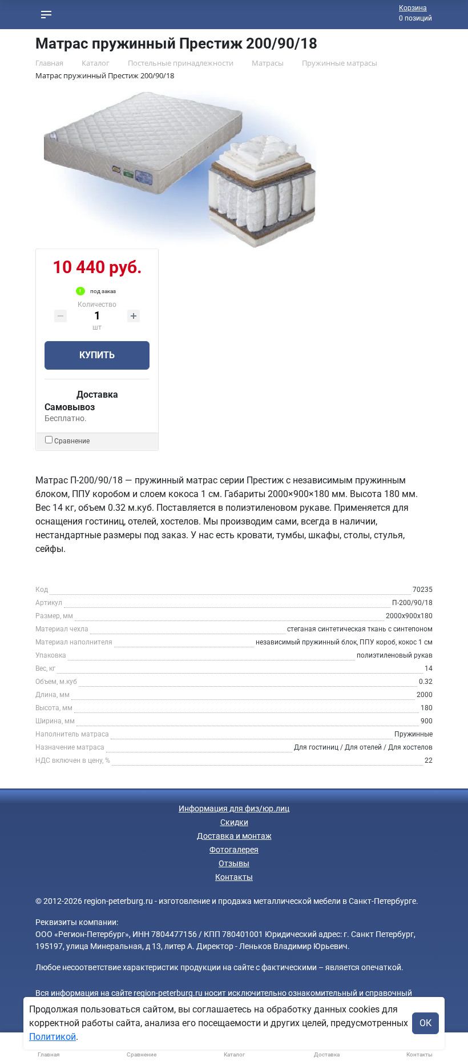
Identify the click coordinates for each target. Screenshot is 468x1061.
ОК (425, 1023)
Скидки (234, 822)
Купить (97, 355)
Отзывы (234, 863)
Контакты (234, 877)
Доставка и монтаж (234, 835)
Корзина (413, 8)
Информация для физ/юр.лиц (234, 808)
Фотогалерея (234, 849)
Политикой (52, 1036)
